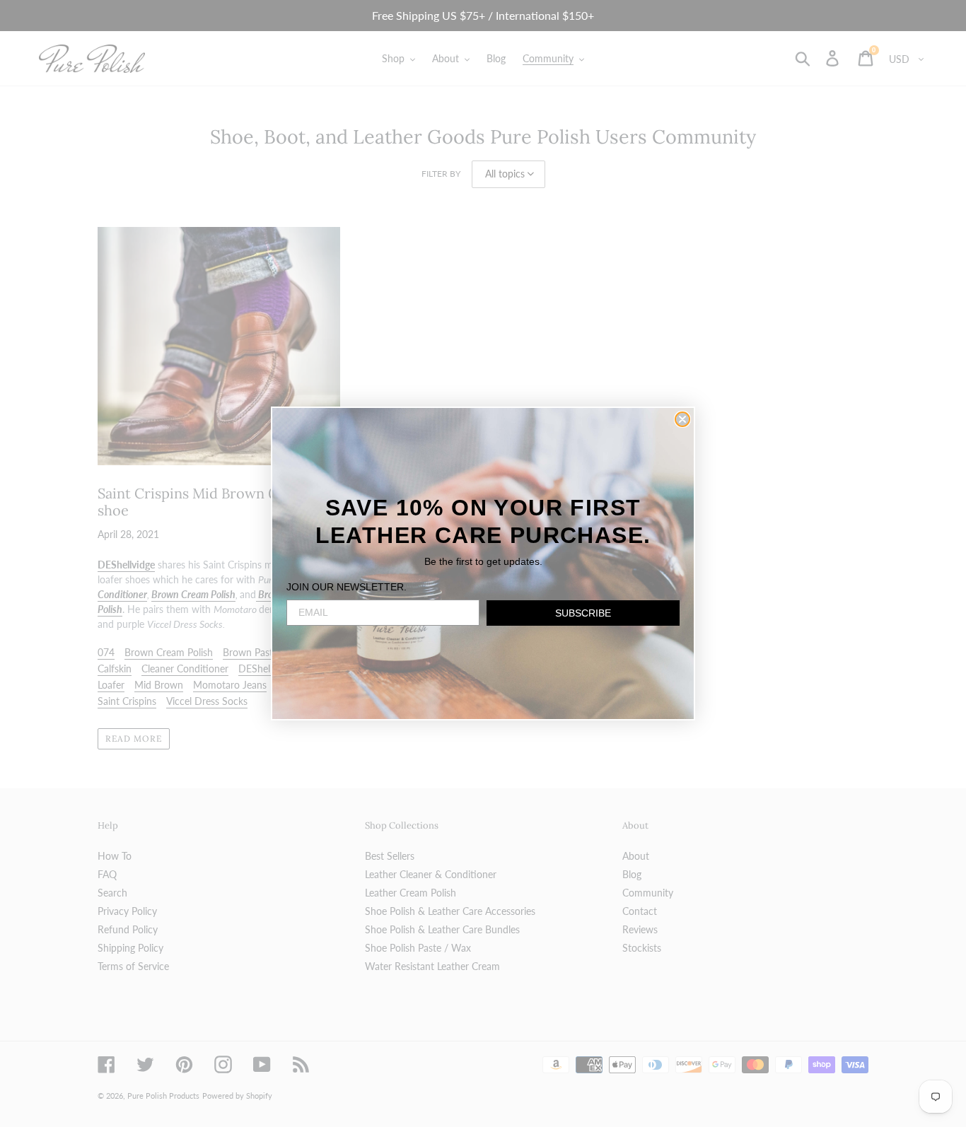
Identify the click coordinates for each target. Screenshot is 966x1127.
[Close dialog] (682, 419)
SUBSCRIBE (583, 613)
